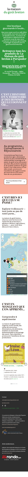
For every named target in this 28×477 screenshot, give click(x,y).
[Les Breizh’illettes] (15, 258)
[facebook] (2, 405)
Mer (11, 289)
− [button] (2, 237)
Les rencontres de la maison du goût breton (12, 363)
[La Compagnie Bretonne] (9, 267)
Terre (11, 293)
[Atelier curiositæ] (11, 265)
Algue (11, 278)
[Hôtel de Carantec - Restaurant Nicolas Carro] (12, 259)
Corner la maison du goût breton (18, 285)
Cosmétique (13, 287)
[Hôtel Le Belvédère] (8, 262)
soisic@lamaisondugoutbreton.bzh (10, 400)
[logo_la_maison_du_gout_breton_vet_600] (14, 4)
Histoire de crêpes (8, 131)
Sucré (4, 128)
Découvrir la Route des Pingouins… (10, 424)
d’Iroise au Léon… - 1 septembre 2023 (15, 365)
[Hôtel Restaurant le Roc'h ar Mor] (4, 261)
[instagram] (5, 405)
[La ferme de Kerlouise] (11, 261)
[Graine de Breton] (19, 262)
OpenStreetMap (20, 294)
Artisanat (12, 280)
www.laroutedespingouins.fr (8, 427)
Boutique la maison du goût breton (18, 283)
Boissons (12, 282)
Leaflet (12, 294)
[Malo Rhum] (23, 259)
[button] (2, 364)
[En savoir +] (18, 136)
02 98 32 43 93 (5, 403)
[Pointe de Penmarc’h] (9, 264)
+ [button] (2, 235)
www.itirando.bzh (8, 453)
